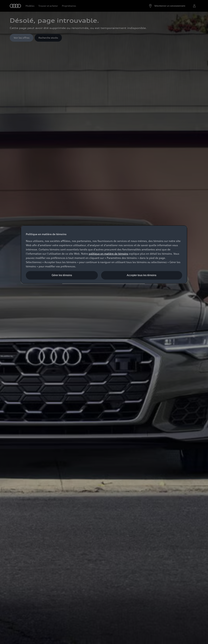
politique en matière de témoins (108, 253)
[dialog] (104, 254)
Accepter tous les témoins (141, 275)
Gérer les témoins (62, 275)
